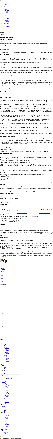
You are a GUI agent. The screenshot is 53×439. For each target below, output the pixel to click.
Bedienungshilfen (4, 270)
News (3, 365)
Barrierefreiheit (6, 366)
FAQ (2, 364)
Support (3, 405)
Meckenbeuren (7, 417)
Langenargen (2, 277)
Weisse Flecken (6, 347)
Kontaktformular (4, 268)
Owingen (1, 281)
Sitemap (3, 271)
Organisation (5, 343)
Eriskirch (1, 276)
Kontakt (3, 431)
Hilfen (3, 434)
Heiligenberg (7, 349)
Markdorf (1, 278)
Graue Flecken (5, 355)
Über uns (3, 342)
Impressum (5, 375)
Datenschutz (2, 375)
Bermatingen (2, 275)
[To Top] (1, 437)
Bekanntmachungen (4, 363)
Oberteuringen (2, 280)
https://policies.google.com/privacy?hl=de (44, 213)
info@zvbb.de (2, 265)
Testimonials (3, 406)
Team (4, 345)
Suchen (3, 272)
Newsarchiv (3, 269)
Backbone (5, 428)
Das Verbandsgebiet (6, 408)
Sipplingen (6, 420)
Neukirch (6, 352)
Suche (4, 368)
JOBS (4, 411)
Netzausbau (3, 346)
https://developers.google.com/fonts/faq (22, 213)
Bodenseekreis (2, 282)
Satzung (5, 344)
